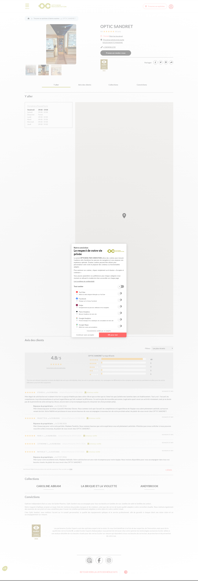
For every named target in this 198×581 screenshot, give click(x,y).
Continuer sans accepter (85, 335)
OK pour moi (113, 335)
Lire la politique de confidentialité (84, 281)
